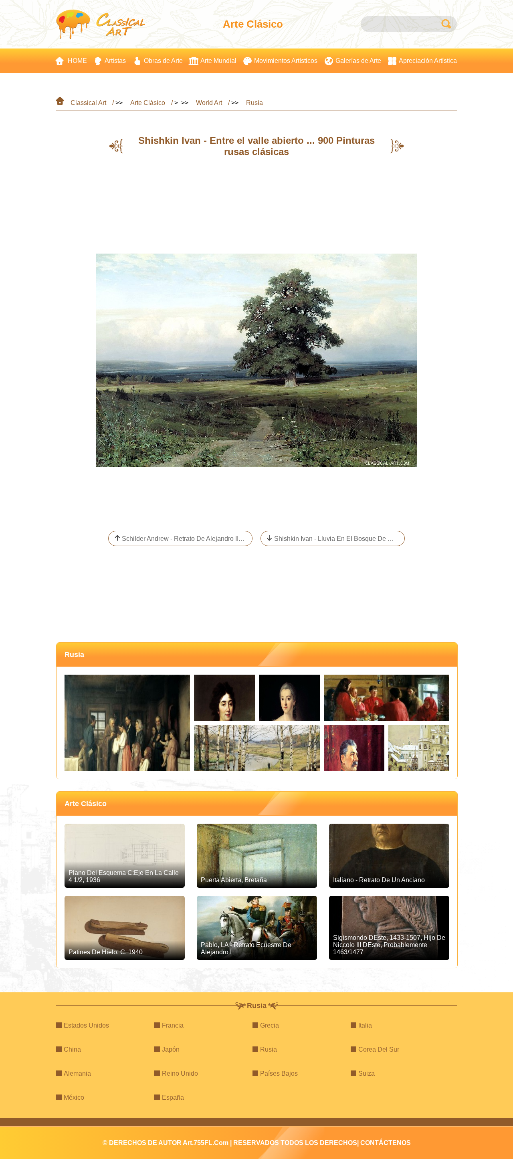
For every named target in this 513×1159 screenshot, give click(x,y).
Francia (173, 1025)
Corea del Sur (378, 1049)
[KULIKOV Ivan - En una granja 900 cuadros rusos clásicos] (386, 698)
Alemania (77, 1073)
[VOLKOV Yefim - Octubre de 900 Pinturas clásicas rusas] (256, 748)
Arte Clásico (147, 102)
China (72, 1049)
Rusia (254, 102)
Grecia (269, 1025)
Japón (171, 1049)
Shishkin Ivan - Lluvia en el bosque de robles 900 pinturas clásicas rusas (339, 538)
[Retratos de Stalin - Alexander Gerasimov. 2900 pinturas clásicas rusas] (354, 748)
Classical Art (88, 102)
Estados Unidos (86, 1025)
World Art (209, 102)
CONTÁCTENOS (385, 1142)
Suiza (366, 1073)
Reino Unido (180, 1073)
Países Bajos (279, 1073)
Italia (365, 1025)
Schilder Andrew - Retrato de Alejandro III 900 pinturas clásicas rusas (187, 538)
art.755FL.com (205, 1142)
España (173, 1097)
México (74, 1097)
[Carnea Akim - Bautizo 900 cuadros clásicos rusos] (127, 723)
